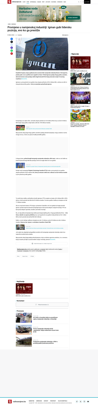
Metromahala (33, 1)
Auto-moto (48, 1)
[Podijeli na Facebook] (11, 39)
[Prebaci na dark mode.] (79, 1)
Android (43, 249)
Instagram (26, 251)
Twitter (60, 249)
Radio (65, 1)
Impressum (39, 401)
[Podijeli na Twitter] (11, 42)
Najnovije (75, 54)
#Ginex (18, 256)
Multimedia (53, 1)
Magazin (39, 1)
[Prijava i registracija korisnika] (83, 1)
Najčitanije (20, 281)
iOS (47, 249)
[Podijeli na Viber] (11, 47)
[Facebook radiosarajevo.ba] (77, 401)
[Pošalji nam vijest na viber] (84, 401)
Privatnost (53, 401)
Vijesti (24, 1)
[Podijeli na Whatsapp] (11, 50)
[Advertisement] (42, 102)
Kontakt (46, 401)
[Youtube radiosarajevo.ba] (88, 401)
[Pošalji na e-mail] (11, 45)
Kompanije (13, 24)
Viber (40, 251)
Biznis (28, 1)
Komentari (20, 301)
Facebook (19, 251)
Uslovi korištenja (62, 401)
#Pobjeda (32, 256)
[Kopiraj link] (11, 53)
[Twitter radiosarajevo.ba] (80, 401)
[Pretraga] (81, 1)
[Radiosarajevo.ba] (17, 401)
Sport (43, 1)
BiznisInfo (24, 79)
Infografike (59, 1)
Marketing (31, 401)
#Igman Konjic (25, 256)
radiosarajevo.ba (41, 402)
